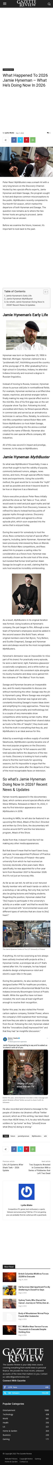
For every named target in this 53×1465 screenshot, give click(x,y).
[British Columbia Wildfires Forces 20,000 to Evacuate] (9, 1277)
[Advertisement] (26, 36)
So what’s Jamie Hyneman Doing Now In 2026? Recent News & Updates (25, 303)
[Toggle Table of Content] (44, 291)
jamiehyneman (23, 1136)
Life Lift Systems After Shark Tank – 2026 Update (13, 1167)
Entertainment (8, 70)
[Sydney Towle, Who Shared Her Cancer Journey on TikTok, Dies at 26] (9, 1303)
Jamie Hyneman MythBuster (19, 298)
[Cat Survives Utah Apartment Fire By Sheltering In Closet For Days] (9, 1290)
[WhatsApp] (32, 140)
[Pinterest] (26, 140)
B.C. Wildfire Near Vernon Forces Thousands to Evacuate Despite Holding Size (33, 1329)
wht (45, 1136)
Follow (45, 1393)
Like (46, 1387)
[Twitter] (20, 140)
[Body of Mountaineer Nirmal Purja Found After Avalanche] (9, 1317)
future (13, 1136)
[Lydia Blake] (27, 1192)
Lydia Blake (9, 133)
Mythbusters (36, 1136)
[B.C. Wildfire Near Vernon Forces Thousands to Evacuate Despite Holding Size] (9, 1330)
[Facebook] (14, 140)
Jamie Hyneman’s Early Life (19, 295)
